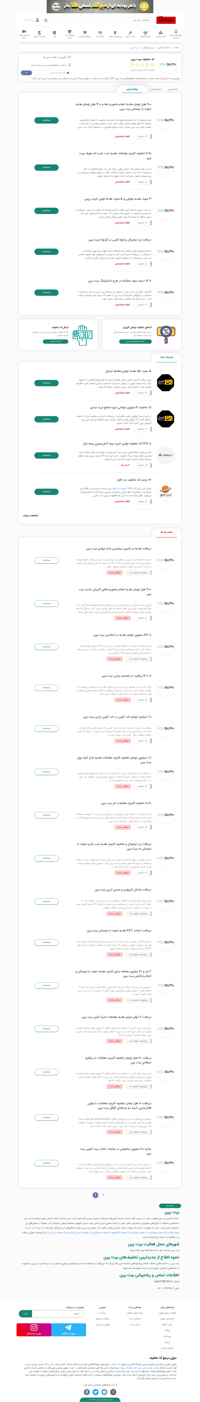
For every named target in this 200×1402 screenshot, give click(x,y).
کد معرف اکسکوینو (120, 1233)
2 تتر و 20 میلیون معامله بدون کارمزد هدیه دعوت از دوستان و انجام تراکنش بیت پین (113, 974)
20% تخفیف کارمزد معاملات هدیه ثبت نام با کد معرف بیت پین (115, 156)
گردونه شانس (167, 1348)
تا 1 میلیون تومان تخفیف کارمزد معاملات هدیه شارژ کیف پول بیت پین (114, 760)
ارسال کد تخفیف (55, 341)
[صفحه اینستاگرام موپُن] (113, 1392)
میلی (144, 1368)
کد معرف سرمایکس (102, 1233)
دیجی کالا (49, 1364)
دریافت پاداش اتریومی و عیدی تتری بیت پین (123, 889)
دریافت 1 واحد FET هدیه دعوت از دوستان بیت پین (119, 930)
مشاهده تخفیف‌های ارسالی (135, 341)
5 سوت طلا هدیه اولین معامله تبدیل (128, 371)
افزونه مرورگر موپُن (167, 1313)
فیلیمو (169, 1368)
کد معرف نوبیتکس (157, 1233)
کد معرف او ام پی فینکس (79, 1233)
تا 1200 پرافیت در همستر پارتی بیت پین (126, 676)
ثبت (26, 72)
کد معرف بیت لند (58, 1233)
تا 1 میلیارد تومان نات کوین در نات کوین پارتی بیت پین (117, 717)
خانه (177, 48)
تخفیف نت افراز (119, 489)
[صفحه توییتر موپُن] (95, 1392)
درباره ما (102, 1313)
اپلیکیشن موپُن (167, 1319)
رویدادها (167, 1336)
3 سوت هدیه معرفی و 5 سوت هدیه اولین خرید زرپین (117, 199)
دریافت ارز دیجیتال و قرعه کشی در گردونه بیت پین (120, 239)
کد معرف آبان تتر (36, 1228)
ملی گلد (137, 1368)
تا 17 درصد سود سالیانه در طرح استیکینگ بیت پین (119, 280)
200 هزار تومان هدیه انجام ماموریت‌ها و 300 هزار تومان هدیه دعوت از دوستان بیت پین (113, 107)
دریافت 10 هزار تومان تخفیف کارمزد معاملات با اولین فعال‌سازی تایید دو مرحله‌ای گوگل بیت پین (119, 1106)
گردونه (167, 1342)
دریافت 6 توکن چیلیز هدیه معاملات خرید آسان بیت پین (116, 1017)
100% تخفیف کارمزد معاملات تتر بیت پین (126, 803)
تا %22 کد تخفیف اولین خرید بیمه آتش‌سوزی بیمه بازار (117, 443)
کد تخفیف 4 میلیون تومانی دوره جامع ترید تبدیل (120, 407)
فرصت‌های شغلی (135, 1313)
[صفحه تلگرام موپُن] (104, 1392)
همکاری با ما (135, 1319)
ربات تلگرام (167, 1325)
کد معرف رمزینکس (138, 1233)
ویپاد (122, 1368)
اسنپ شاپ (153, 1368)
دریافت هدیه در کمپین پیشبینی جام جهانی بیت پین (118, 548)
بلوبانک (129, 1368)
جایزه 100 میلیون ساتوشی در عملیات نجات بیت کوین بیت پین (115, 1151)
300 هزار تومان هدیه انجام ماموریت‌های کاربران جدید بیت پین (115, 592)
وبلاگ (167, 1331)
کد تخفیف (115, 1364)
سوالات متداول (102, 1319)
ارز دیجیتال (148, 48)
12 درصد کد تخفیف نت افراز (134, 480)
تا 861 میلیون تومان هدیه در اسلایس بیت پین (122, 635)
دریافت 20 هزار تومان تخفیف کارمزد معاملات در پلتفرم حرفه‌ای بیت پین (118, 1060)
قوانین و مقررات (102, 1325)
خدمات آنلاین (164, 48)
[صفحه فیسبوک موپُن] (86, 1392)
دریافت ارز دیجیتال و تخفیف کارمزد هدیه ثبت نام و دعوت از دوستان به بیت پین (114, 846)
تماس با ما (135, 1325)
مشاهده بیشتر (30, 516)
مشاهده (46, 120)
